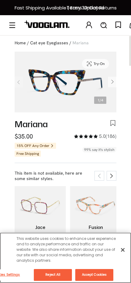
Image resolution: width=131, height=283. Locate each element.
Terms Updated (85, 7)
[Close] (122, 250)
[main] (65, 258)
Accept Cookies (94, 274)
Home (20, 43)
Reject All (52, 274)
